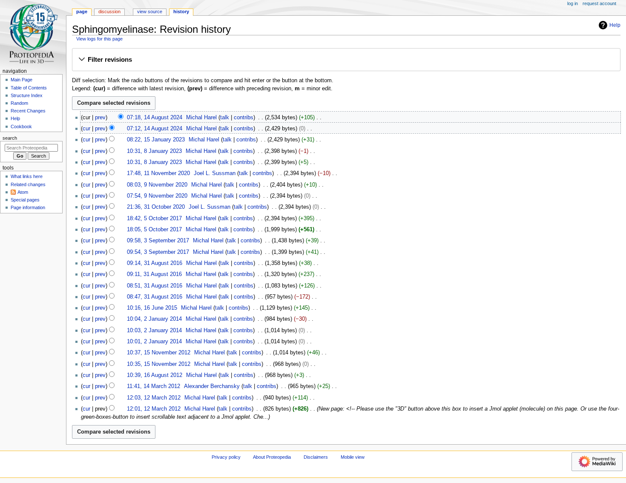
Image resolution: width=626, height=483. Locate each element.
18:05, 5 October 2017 (154, 230)
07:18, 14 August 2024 (154, 118)
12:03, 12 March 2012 (154, 398)
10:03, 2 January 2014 (154, 331)
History (181, 11)
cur (86, 129)
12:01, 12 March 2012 (154, 409)
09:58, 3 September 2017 (158, 241)
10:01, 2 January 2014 (154, 342)
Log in (572, 3)
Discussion (109, 11)
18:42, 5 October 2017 (154, 218)
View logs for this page (99, 38)
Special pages (25, 199)
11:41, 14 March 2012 (153, 386)
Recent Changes (28, 110)
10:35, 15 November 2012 (158, 364)
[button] (346, 60)
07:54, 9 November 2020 (157, 196)
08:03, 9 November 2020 (157, 185)
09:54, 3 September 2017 (158, 252)
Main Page (21, 79)
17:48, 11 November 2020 (158, 173)
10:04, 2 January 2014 (154, 319)
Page (81, 11)
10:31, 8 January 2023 (154, 151)
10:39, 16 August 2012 (154, 375)
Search (10, 138)
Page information (28, 207)
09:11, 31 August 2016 (154, 274)
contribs (243, 118)
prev (100, 118)
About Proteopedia (272, 457)
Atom (22, 192)
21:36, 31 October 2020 (156, 207)
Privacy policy (226, 457)
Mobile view (353, 457)
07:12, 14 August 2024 (154, 129)
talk (224, 118)
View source (149, 11)
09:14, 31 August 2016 (154, 263)
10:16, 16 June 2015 (152, 308)
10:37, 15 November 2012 (158, 353)
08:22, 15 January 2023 (156, 140)
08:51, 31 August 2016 (154, 286)
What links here (27, 176)
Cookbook (21, 126)
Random (19, 103)
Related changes (28, 184)
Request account (599, 3)
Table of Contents (29, 87)
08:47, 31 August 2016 (154, 297)
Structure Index (27, 95)
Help (614, 25)
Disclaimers (316, 457)
